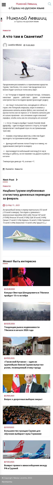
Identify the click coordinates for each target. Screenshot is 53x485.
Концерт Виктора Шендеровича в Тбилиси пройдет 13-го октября (26, 294)
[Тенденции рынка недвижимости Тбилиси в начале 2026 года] (26, 311)
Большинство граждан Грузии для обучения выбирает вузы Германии (22, 432)
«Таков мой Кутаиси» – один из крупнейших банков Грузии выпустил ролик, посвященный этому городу (24, 364)
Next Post (8, 179)
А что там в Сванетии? (23, 36)
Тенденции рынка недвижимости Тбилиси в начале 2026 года (22, 328)
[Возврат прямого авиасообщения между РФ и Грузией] (26, 449)
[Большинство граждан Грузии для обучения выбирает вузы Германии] (26, 415)
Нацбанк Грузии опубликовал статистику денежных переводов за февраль (26, 194)
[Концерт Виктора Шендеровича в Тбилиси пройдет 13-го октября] (26, 277)
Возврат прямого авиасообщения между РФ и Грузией (25, 467)
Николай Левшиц (26, 18)
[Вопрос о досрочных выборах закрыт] (26, 383)
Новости (6, 30)
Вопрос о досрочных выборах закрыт (23, 399)
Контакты (7, 482)
